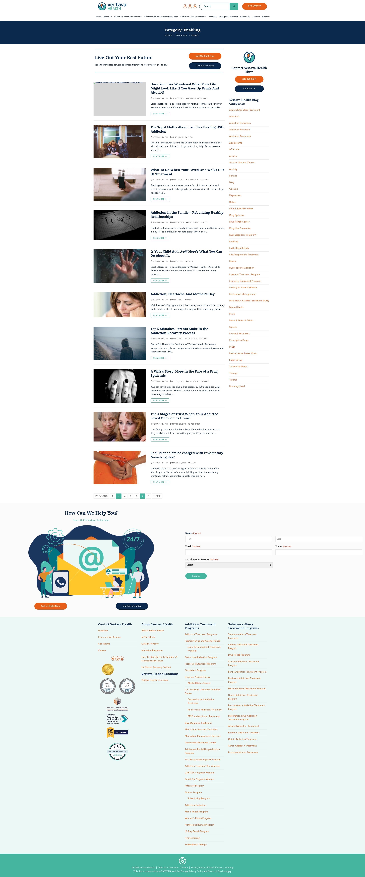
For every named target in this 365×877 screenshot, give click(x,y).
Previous (101, 496)
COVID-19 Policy (150, 644)
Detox (232, 202)
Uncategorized (237, 386)
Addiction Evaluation (240, 123)
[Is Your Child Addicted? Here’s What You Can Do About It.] (120, 266)
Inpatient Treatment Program (244, 275)
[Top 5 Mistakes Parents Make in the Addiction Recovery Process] (120, 343)
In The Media (148, 637)
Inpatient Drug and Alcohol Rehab (202, 641)
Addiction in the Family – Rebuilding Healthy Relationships (187, 214)
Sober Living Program (199, 799)
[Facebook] (185, 6)
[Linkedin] (122, 658)
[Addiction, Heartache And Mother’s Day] (120, 304)
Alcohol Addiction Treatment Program (243, 647)
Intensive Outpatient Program (244, 281)
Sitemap (229, 868)
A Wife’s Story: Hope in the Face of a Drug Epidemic (184, 373)
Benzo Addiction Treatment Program (247, 672)
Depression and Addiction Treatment (201, 701)
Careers (102, 650)
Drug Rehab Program (239, 655)
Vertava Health (160, 98)
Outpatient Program (195, 670)
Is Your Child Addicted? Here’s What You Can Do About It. (186, 253)
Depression (235, 195)
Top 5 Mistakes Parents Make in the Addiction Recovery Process (179, 331)
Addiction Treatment (198, 180)
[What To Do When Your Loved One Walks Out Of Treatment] (120, 184)
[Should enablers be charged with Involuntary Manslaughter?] (120, 467)
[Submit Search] (234, 6)
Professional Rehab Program (199, 825)
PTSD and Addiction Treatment (204, 716)
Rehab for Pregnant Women (199, 779)
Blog (190, 137)
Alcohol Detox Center (199, 683)
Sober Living (235, 360)
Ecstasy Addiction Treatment (243, 752)
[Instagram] (190, 6)
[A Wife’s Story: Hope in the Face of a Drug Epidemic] (120, 386)
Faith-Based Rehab (239, 248)
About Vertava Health (152, 631)
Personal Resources (239, 334)
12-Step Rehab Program (197, 831)
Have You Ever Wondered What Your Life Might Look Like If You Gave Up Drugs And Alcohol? (185, 88)
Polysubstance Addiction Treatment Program (246, 707)
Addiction (195, 424)
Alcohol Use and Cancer (242, 163)
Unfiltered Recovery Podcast (156, 667)
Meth (232, 314)
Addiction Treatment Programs (201, 634)
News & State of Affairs (241, 321)
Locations (103, 631)
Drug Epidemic (237, 215)
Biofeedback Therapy (196, 845)
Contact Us (104, 644)
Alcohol (233, 156)
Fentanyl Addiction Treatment (243, 733)
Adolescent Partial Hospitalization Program (202, 751)
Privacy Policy (198, 868)
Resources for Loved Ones (243, 353)
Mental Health (236, 307)
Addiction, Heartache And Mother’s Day (183, 294)
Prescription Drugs (239, 340)
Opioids (233, 327)
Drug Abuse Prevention (241, 209)
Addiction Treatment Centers (173, 868)
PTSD (232, 347)
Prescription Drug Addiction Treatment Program (242, 718)
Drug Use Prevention (240, 228)
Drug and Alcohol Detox (197, 677)
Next (157, 496)
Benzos (233, 176)
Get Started (254, 6)
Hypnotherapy (192, 838)
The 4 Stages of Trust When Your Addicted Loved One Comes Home (184, 416)
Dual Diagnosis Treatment (242, 235)
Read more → (160, 114)
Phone (283, 546)
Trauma (233, 380)
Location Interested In (201, 559)
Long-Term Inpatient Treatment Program (204, 649)
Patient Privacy (215, 868)
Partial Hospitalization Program (201, 657)
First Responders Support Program (203, 760)
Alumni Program (193, 793)
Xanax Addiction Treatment (242, 746)
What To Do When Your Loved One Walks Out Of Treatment (187, 172)
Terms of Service (216, 871)
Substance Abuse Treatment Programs (242, 636)
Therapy (233, 373)
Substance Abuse (238, 367)
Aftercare (234, 149)
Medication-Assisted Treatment (201, 730)
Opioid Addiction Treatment (242, 739)
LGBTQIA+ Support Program (200, 773)
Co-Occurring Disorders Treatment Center (203, 692)
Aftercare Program (194, 786)
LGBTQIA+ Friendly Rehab (243, 288)
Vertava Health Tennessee (154, 680)
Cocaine (233, 189)
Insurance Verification (109, 637)
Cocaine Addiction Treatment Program (243, 664)
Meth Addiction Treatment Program (247, 689)
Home (168, 36)
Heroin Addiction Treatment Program (243, 697)
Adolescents (235, 143)
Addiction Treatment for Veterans (202, 766)
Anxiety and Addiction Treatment (205, 710)
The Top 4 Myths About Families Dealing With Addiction (187, 129)
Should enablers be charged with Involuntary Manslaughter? (187, 455)
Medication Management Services (202, 736)
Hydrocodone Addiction (241, 268)
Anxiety (233, 169)
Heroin (233, 261)
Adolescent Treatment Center (200, 743)
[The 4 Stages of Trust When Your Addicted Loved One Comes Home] (120, 426)
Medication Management (242, 294)
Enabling (181, 36)
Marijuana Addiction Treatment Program (244, 680)
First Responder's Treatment (244, 255)
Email (192, 546)
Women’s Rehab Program (198, 818)
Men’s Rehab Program (196, 812)
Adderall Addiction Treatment (244, 110)
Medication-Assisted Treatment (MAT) (249, 301)
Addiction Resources (152, 650)
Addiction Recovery (198, 98)
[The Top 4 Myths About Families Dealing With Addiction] (120, 141)
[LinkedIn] (195, 6)
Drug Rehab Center (239, 222)
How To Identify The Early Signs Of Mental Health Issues (159, 659)
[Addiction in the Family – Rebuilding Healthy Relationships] (120, 225)
